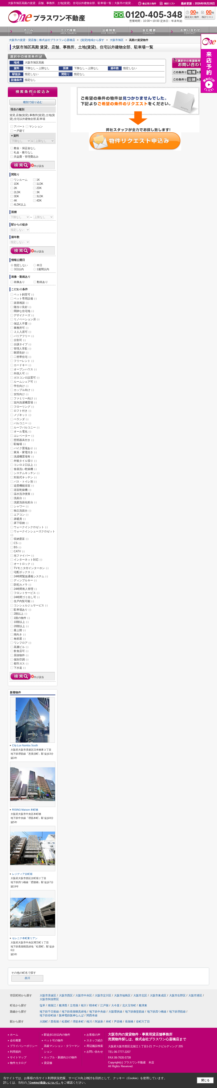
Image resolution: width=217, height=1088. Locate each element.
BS (17, 547)
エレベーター (24, 435)
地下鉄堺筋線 (177, 1011)
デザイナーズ (24, 315)
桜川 (83, 1005)
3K (38, 192)
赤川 (27, 978)
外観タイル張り (25, 460)
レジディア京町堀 (22, 874)
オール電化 (22, 431)
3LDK (39, 196)
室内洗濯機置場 (25, 402)
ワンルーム (21, 179)
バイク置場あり (25, 448)
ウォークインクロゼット (31, 527)
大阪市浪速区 (48, 995)
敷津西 (63, 1005)
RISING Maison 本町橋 (25, 809)
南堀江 (52, 1005)
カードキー (22, 365)
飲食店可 (21, 651)
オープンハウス (25, 369)
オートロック (24, 563)
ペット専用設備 (25, 298)
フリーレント (24, 360)
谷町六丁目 (143, 1021)
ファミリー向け (25, 398)
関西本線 (91, 1015)
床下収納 (21, 522)
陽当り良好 (22, 307)
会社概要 (15, 1040)
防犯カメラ (22, 584)
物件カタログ (18, 1062)
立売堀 (74, 1005)
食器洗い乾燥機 (25, 469)
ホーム (14, 1034)
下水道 (20, 667)
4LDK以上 (20, 204)
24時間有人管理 (25, 588)
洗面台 (20, 498)
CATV (19, 551)
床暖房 (20, 518)
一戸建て (19, 130)
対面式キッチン (25, 477)
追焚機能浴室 (24, 485)
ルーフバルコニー (26, 427)
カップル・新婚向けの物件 (60, 1057)
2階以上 (20, 613)
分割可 (20, 340)
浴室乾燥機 (22, 489)
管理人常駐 (22, 348)
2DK (39, 188)
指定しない (21, 265)
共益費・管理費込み (26, 156)
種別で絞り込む (32, 102)
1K (38, 179)
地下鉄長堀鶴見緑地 (74, 1011)
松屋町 (66, 1021)
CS (17, 543)
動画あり (42, 282)
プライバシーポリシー (24, 1045)
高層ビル (21, 647)
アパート (19, 126)
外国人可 (21, 373)
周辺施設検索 (94, 1045)
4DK (39, 200)
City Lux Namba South (25, 745)
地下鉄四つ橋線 (156, 1011)
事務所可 (21, 327)
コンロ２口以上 (25, 464)
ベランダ (21, 419)
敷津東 (143, 1005)
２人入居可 (22, 331)
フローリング (24, 406)
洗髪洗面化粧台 (25, 502)
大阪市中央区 (83, 995)
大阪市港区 (195, 995)
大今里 (115, 1005)
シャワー (21, 506)
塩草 (42, 1005)
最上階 (20, 630)
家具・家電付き (25, 452)
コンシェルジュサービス (31, 605)
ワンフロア (22, 642)
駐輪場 (20, 444)
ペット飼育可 (24, 294)
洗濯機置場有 (24, 456)
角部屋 (20, 638)
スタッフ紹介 (94, 1040)
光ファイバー (24, 555)
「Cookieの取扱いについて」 (44, 1082)
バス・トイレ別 (25, 481)
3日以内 (19, 269)
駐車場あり (22, 609)
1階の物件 (22, 618)
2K (15, 188)
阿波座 (99, 1021)
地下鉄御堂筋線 (134, 1011)
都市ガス (21, 663)
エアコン (21, 514)
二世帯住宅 (22, 356)
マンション (36, 126)
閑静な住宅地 (24, 311)
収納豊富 (21, 538)
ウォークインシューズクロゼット (33, 533)
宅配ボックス (24, 572)
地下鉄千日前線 (49, 1011)
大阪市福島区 (122, 995)
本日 (39, 265)
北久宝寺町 (129, 1005)
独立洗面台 (22, 510)
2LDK (17, 192)
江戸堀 (104, 1005)
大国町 (44, 1021)
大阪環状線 (115, 1011)
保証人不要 (22, 323)
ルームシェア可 (25, 381)
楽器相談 (21, 302)
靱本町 (93, 1005)
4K (15, 200)
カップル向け (24, 390)
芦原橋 (118, 1021)
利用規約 (15, 1051)
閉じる (205, 1080)
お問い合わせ (94, 1051)
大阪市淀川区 (103, 995)
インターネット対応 (28, 559)
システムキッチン (26, 473)
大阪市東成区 (158, 995)
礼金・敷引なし (23, 152)
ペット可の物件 (53, 1040)
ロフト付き (22, 410)
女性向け (21, 394)
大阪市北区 (140, 995)
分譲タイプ (22, 344)
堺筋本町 (78, 1021)
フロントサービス (26, 592)
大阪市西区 (66, 995)
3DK (16, 196)
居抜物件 (21, 655)
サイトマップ (18, 1057)
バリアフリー (24, 336)
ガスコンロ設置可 (26, 377)
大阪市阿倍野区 (49, 999)
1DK (16, 183)
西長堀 (55, 1021)
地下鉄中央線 (97, 1011)
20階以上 (21, 626)
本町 (108, 1021)
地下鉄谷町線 (48, 1015)
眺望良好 (21, 352)
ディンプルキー (25, 580)
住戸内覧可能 (24, 601)
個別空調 (21, 659)
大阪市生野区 (177, 995)
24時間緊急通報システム (31, 576)
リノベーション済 (26, 319)
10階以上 (21, 622)
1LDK (39, 183)
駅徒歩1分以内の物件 (57, 1034)
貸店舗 (48, 1062)
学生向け (21, 385)
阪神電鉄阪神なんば (71, 1015)
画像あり (19, 282)
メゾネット (22, 415)
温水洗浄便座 (24, 493)
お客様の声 (93, 1034)
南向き (20, 634)
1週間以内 (43, 269)
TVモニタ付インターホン (31, 568)
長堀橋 (129, 1021)
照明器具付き (24, 440)
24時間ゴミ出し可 (27, 597)
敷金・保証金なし (25, 148)
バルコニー (22, 423)
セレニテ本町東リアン (25, 938)
